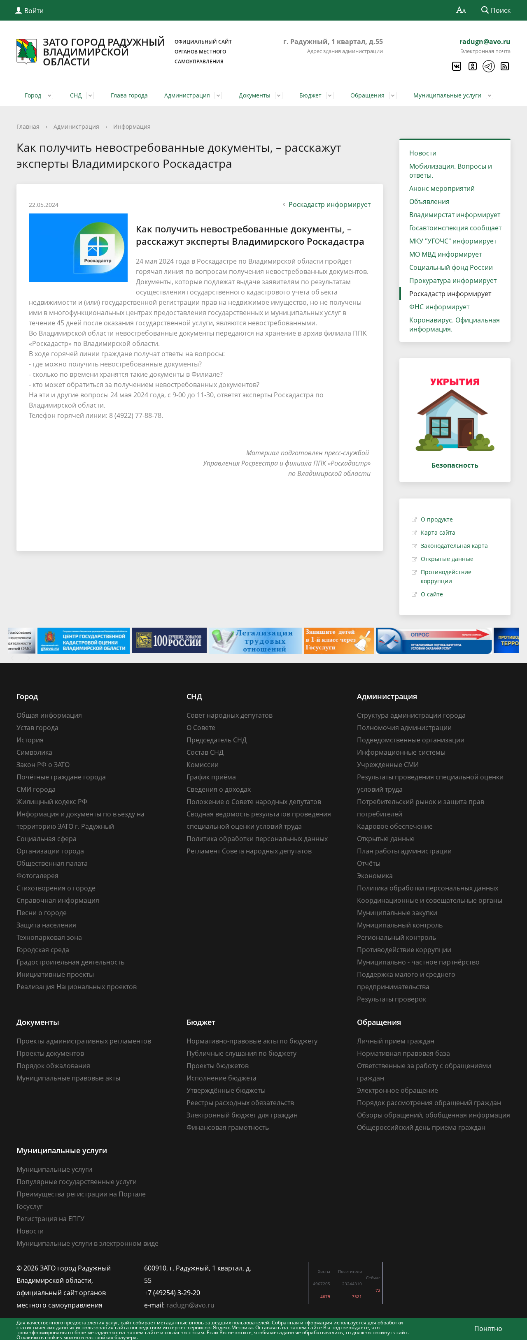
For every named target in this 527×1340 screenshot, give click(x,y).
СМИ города (36, 789)
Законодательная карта (454, 545)
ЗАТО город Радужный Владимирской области (137, 52)
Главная (28, 126)
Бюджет (310, 95)
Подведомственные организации (410, 739)
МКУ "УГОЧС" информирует (453, 241)
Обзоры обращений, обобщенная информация (433, 1115)
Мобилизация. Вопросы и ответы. (450, 171)
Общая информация (49, 715)
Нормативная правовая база (403, 1053)
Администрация (187, 95)
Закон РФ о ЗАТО (43, 764)
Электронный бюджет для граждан (242, 1115)
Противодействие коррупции (404, 949)
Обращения (367, 95)
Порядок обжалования (53, 1065)
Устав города (37, 727)
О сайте (432, 594)
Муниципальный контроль (400, 925)
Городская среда (42, 949)
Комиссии (203, 764)
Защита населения (46, 925)
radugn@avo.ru (485, 41)
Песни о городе (41, 912)
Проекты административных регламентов (83, 1041)
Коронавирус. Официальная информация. (454, 324)
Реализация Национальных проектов (76, 986)
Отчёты (368, 863)
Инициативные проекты (55, 974)
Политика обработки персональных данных (257, 838)
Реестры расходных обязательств (240, 1102)
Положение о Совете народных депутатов (254, 801)
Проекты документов (50, 1053)
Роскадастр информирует (330, 204)
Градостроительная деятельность (70, 962)
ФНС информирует (439, 306)
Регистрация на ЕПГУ (50, 1218)
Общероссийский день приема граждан (421, 1127)
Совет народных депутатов (230, 715)
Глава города (129, 95)
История (30, 739)
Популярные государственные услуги (76, 1181)
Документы (254, 95)
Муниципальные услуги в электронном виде (87, 1243)
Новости (422, 153)
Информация (132, 126)
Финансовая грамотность (228, 1127)
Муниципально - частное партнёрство (418, 962)
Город (33, 95)
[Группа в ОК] (472, 66)
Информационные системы (401, 752)
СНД (76, 95)
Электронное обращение (397, 1090)
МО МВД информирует (445, 254)
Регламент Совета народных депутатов (249, 850)
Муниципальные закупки (397, 912)
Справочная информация (57, 900)
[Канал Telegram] (488, 66)
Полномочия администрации (404, 727)
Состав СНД (205, 752)
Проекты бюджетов (218, 1065)
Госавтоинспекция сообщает (455, 227)
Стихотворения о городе (56, 888)
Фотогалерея (37, 875)
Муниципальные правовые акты (68, 1078)
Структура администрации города (411, 715)
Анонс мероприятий (442, 188)
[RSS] (504, 66)
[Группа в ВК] (456, 66)
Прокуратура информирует (453, 280)
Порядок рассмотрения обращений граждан (429, 1102)
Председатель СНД (217, 739)
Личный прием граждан (395, 1041)
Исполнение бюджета (222, 1078)
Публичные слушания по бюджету (241, 1053)
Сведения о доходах (219, 789)
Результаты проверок (391, 999)
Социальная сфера (46, 838)
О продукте (437, 519)
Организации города (50, 850)
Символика (34, 752)
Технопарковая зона (49, 937)
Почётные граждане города (61, 776)
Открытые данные (447, 559)
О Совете (201, 727)
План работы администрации (404, 850)
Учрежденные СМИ (388, 764)
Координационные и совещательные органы (429, 900)
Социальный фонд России (451, 267)
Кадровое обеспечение (395, 826)
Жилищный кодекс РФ (51, 801)
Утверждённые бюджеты (226, 1090)
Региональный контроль (396, 937)
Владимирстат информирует (454, 214)
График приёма (211, 776)
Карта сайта (438, 532)
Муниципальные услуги (447, 95)
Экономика (375, 875)
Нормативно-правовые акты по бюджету (252, 1041)
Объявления (429, 201)
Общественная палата (52, 863)
